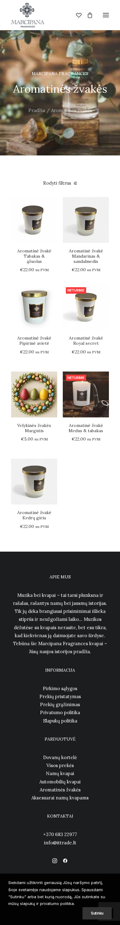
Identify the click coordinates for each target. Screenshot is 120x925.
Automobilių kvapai (60, 782)
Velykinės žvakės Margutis (34, 428)
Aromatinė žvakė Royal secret (86, 340)
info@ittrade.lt (60, 843)
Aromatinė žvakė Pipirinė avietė (34, 340)
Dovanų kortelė (60, 757)
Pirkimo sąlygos (60, 688)
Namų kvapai (60, 773)
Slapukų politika (60, 721)
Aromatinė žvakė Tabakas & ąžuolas (34, 256)
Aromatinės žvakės (60, 790)
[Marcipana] (27, 15)
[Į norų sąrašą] (50, 214)
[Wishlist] (76, 15)
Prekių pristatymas (60, 696)
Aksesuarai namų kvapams (60, 798)
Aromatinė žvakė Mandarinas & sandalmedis (86, 256)
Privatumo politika (60, 712)
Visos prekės (60, 765)
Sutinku (97, 913)
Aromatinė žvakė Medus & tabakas (86, 428)
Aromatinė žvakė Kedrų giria (34, 515)
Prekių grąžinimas (60, 704)
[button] (106, 15)
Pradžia (36, 110)
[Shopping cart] (87, 15)
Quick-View (50, 204)
